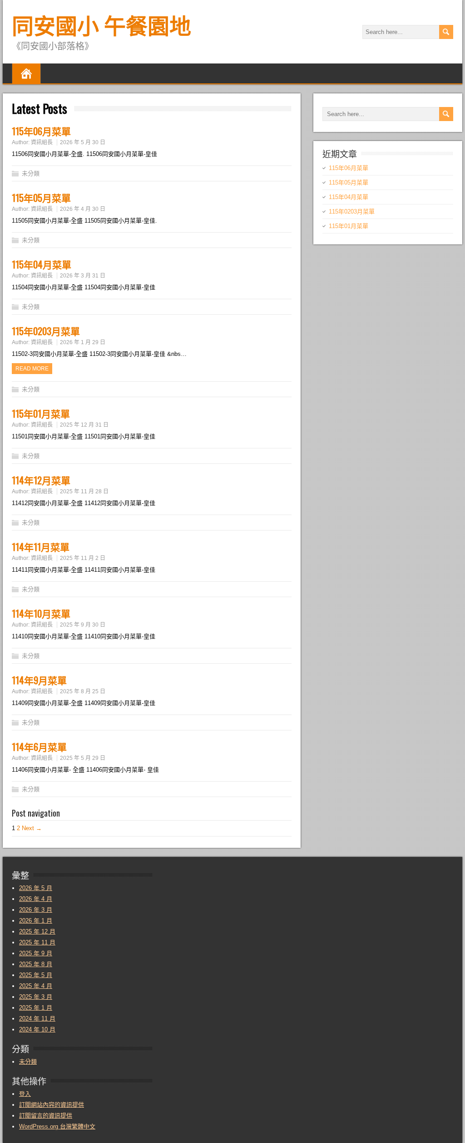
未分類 (31, 173)
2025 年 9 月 (35, 953)
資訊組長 (42, 142)
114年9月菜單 (39, 680)
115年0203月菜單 (46, 331)
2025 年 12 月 (37, 931)
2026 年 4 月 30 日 (82, 209)
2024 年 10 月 (37, 1029)
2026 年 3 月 (35, 909)
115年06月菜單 (41, 131)
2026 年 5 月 (35, 888)
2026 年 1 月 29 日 (82, 342)
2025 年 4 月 (35, 985)
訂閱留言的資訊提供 (45, 1115)
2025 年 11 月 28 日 (84, 491)
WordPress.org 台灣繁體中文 (57, 1126)
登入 (25, 1093)
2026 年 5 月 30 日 (82, 142)
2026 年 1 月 (35, 920)
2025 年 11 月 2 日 (82, 558)
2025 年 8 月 (35, 964)
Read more (32, 368)
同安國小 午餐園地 (101, 24)
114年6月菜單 (39, 746)
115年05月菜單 (41, 197)
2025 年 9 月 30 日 (82, 625)
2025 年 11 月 (37, 942)
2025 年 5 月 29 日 (82, 758)
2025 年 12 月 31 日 (84, 425)
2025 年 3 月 (35, 996)
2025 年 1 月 (35, 1007)
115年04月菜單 (41, 264)
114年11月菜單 (40, 547)
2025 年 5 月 (35, 975)
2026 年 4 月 (35, 898)
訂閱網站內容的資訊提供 (51, 1104)
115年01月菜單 (41, 413)
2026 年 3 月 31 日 (82, 275)
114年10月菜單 (41, 613)
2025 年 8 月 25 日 (82, 691)
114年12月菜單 (41, 480)
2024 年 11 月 (37, 1018)
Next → (32, 828)
